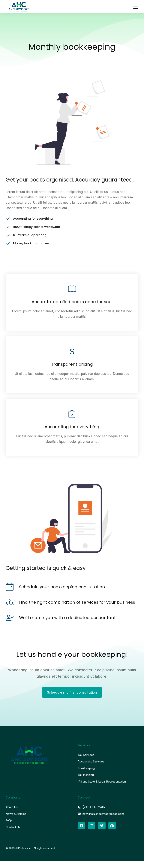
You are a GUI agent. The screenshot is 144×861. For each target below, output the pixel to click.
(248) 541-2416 (93, 807)
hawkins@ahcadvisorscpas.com (103, 814)
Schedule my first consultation (72, 692)
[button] (135, 7)
